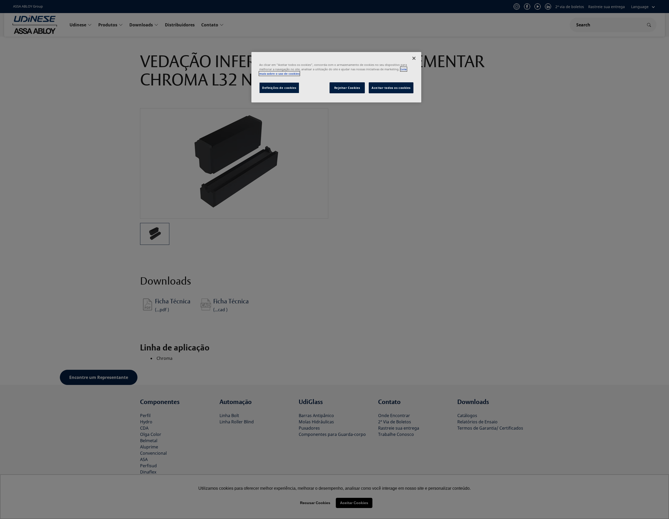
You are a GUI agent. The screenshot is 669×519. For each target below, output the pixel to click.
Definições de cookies (279, 88)
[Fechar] (414, 58)
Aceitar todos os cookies (391, 88)
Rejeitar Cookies (347, 88)
